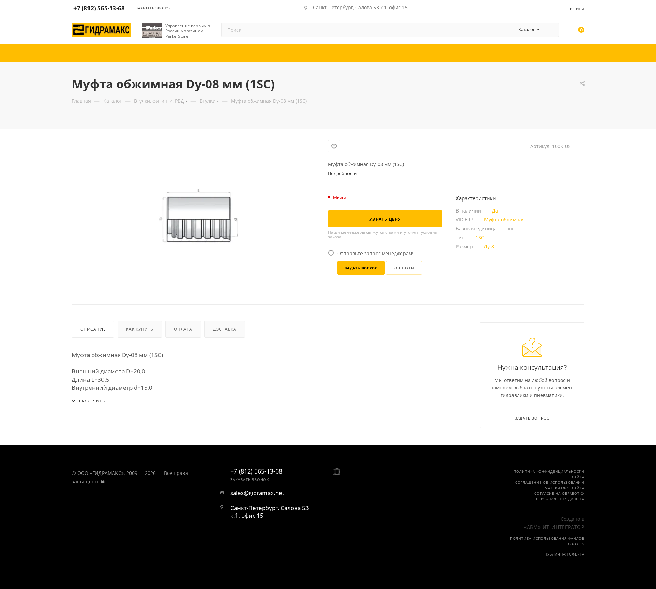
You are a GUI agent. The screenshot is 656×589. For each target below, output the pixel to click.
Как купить (139, 329)
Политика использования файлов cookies (547, 541)
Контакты (404, 267)
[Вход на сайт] (102, 481)
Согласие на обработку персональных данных (559, 496)
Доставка (224, 329)
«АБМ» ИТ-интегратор (554, 527)
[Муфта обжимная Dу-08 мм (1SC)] (200, 217)
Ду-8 (489, 246)
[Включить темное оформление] (544, 7)
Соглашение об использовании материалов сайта (549, 485)
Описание (93, 329)
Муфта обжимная (504, 219)
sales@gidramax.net (257, 493)
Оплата (183, 329)
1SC (480, 237)
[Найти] (550, 30)
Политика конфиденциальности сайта (549, 474)
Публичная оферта (564, 554)
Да (495, 210)
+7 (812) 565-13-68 (99, 8)
